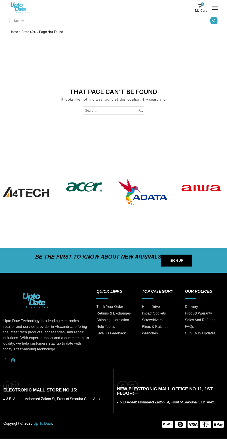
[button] (176, 261)
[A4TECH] (26, 192)
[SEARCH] (141, 110)
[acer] (84, 187)
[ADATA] (143, 192)
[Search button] (213, 20)
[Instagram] (13, 360)
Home (14, 32)
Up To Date (42, 423)
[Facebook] (5, 360)
